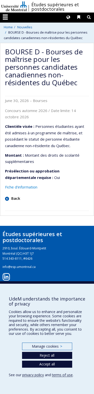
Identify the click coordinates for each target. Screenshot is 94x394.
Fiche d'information (21, 186)
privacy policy (33, 374)
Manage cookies (47, 346)
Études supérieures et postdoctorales (55, 6)
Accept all (47, 364)
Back (15, 198)
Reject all (47, 355)
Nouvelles (24, 27)
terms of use (62, 374)
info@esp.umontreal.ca (19, 267)
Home (8, 27)
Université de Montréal (14, 6)
